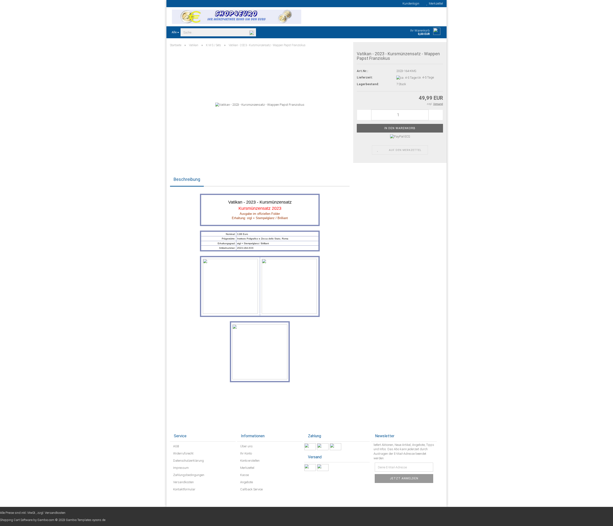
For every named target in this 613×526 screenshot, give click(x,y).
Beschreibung (187, 179)
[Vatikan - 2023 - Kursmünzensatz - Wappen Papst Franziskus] (259, 104)
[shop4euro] (236, 16)
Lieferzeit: (365, 77)
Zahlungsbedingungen (188, 475)
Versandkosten (183, 482)
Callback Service (251, 489)
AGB (175, 446)
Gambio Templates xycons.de (85, 520)
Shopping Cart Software (16, 520)
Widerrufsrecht (182, 453)
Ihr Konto (245, 453)
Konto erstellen (249, 460)
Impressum (180, 468)
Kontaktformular (183, 489)
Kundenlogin (410, 3)
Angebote (246, 482)
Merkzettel (435, 3)
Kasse (244, 475)
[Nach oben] (600, 519)
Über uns (246, 446)
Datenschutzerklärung (188, 460)
